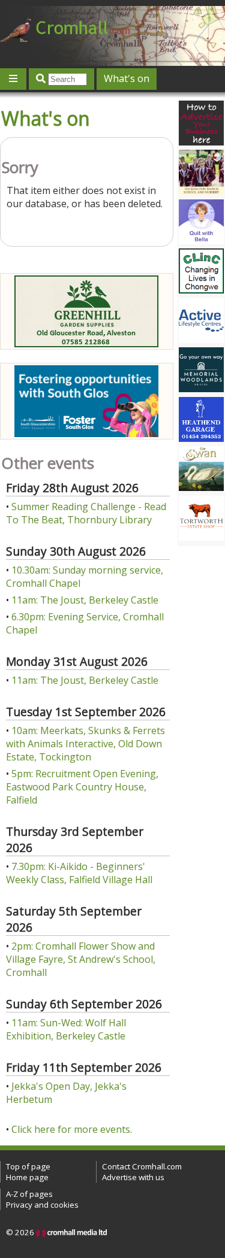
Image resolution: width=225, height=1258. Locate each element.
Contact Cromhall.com (142, 1166)
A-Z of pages (29, 1194)
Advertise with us (133, 1177)
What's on (126, 78)
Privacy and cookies (42, 1204)
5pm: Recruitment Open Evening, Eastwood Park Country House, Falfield (82, 787)
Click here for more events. (71, 1129)
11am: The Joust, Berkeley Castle (84, 600)
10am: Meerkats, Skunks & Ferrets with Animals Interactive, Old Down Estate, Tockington (85, 743)
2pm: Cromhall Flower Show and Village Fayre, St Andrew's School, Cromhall (80, 959)
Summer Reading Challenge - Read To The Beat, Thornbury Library (86, 513)
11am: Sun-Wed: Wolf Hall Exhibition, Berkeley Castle (66, 1029)
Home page (27, 1177)
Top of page (28, 1166)
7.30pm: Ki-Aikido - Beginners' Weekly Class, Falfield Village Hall (79, 873)
